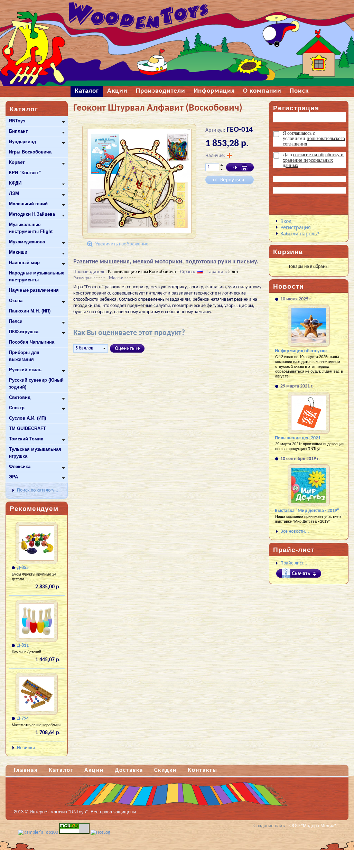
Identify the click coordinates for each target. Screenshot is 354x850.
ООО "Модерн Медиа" (312, 825)
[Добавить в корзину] (240, 167)
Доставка (129, 770)
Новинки (26, 747)
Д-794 (23, 718)
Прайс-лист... (293, 563)
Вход (285, 221)
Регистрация (295, 227)
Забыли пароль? (299, 233)
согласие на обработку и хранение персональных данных (313, 160)
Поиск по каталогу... (37, 490)
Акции (94, 770)
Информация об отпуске (301, 351)
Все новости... (294, 531)
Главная (26, 770)
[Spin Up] (221, 165)
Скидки (165, 770)
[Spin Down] (221, 169)
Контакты (202, 770)
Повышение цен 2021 (297, 438)
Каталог (61, 770)
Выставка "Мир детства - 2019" (307, 510)
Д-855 (23, 567)
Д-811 (23, 645)
